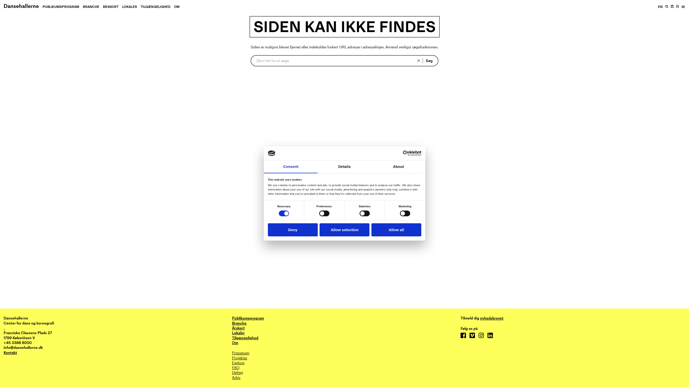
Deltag (237, 372)
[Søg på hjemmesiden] (666, 6)
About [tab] (398, 166)
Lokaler (129, 6)
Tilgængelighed (155, 6)
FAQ (236, 367)
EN (660, 6)
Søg (429, 60)
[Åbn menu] (683, 7)
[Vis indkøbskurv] (672, 6)
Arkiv (236, 377)
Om (177, 6)
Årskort (111, 6)
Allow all (396, 230)
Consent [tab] (290, 166)
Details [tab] (344, 166)
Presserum (240, 353)
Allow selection (344, 230)
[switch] (324, 213)
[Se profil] (677, 6)
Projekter (239, 358)
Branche (91, 6)
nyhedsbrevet (491, 318)
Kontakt (10, 352)
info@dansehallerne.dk (23, 347)
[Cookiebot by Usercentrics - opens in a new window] (405, 153)
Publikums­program (61, 6)
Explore (238, 363)
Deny (292, 230)
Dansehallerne (21, 6)
